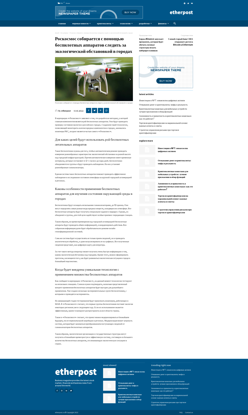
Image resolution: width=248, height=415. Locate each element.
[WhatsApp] (106, 110)
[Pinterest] (100, 110)
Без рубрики (64, 33)
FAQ (181, 412)
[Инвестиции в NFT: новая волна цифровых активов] (147, 150)
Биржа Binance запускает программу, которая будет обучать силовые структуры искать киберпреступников (151, 45)
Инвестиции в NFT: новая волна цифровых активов (162, 100)
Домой (57, 33)
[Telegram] (184, 3)
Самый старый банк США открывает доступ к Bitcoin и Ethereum (180, 42)
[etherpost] (56, 111)
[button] (175, 23)
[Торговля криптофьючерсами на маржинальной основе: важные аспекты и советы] (147, 199)
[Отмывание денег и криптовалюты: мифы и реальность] (147, 162)
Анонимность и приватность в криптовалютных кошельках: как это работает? (175, 186)
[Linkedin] (66, 391)
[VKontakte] (192, 3)
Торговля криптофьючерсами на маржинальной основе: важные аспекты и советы (173, 199)
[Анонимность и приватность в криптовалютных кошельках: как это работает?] (147, 186)
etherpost (66, 111)
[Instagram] (62, 391)
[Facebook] (88, 110)
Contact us (189, 412)
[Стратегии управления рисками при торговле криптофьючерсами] (147, 211)
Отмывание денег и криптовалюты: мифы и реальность (163, 104)
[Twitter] (188, 3)
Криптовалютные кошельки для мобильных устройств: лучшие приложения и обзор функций (173, 174)
